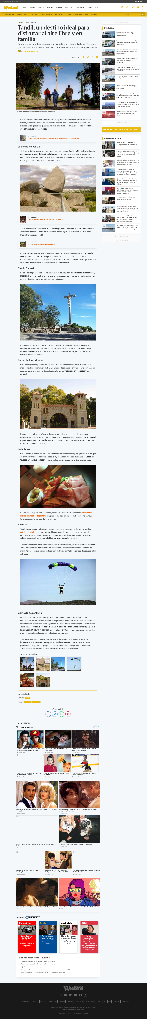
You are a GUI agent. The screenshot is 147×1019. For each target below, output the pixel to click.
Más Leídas (109, 28)
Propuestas (36, 702)
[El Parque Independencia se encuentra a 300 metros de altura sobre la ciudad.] (42, 680)
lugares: (21, 697)
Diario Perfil (26, 1001)
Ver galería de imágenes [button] (29, 51)
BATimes (126, 1001)
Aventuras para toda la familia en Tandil (41, 244)
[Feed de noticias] (80, 995)
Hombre (70, 1001)
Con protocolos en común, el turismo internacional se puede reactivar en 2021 (45, 970)
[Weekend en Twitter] (70, 995)
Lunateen (117, 1001)
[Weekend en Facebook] (65, 995)
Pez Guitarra (59, 14)
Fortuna (62, 1001)
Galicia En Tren (21, 14)
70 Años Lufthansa (46, 14)
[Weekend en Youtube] (75, 995)
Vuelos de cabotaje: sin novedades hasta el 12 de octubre (38, 961)
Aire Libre (28, 702)
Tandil (28, 697)
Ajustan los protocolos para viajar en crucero (35, 967)
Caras (35, 1001)
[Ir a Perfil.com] (139, 1)
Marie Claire (52, 1001)
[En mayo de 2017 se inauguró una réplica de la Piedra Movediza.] (42, 663)
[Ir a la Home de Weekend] (73, 988)
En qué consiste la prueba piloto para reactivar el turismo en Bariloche (43, 972)
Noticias (43, 1001)
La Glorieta (33, 14)
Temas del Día (9, 14)
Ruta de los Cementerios (74, 14)
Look (98, 1001)
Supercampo (90, 1001)
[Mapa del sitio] (85, 995)
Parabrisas (79, 1001)
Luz (104, 1001)
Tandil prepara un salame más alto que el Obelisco (45, 219)
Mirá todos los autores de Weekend (121, 129)
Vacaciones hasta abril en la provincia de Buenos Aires (38, 964)
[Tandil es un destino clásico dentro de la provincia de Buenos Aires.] (27, 663)
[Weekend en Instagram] (61, 995)
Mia (109, 1001)
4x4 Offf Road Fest (91, 14)
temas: (21, 702)
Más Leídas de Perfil (112, 138)
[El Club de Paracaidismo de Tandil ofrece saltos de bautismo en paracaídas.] (74, 663)
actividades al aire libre (30, 532)
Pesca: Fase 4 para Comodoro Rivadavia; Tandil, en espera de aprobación (53, 138)
